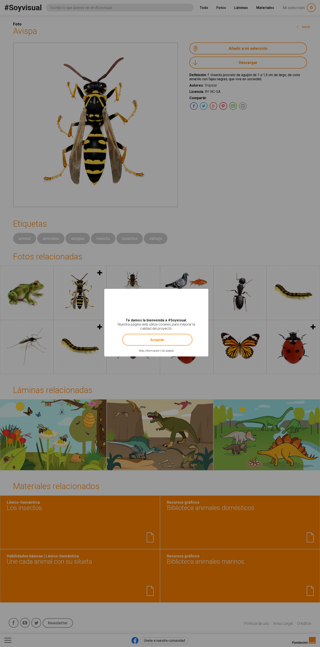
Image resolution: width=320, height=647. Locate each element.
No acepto (168, 350)
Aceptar (157, 340)
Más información (149, 350)
